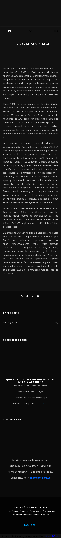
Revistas (37, 514)
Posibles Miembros (20, 511)
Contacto (45, 514)
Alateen (33, 511)
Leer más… (43, 403)
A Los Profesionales (46, 511)
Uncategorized (10, 322)
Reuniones (17, 514)
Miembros (27, 514)
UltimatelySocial (52, 536)
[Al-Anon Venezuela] (45, 5)
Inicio (9, 511)
